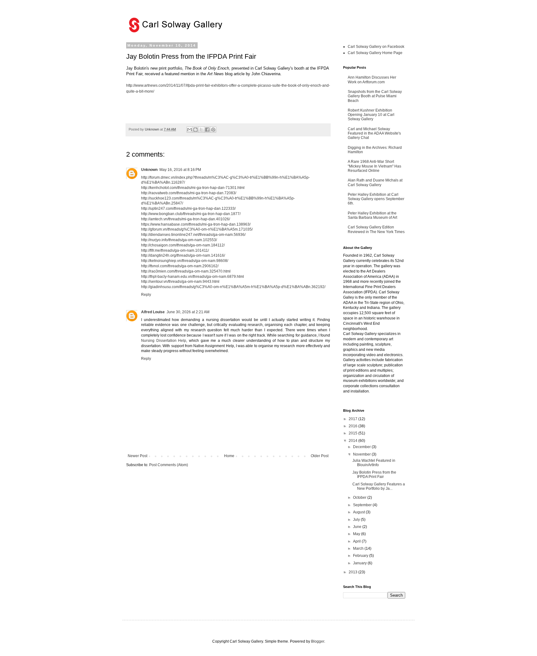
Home (229, 456)
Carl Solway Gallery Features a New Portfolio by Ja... (378, 486)
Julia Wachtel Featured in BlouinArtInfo (373, 462)
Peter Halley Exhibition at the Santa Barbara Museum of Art (372, 215)
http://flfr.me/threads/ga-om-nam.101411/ (175, 250)
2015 (353, 433)
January (360, 563)
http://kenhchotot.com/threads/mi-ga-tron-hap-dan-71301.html (193, 188)
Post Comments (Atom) (168, 465)
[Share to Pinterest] (213, 129)
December (362, 447)
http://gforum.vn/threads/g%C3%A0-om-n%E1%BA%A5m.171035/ (197, 229)
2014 (353, 440)
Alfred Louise (153, 312)
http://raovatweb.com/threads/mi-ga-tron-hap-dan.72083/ (188, 193)
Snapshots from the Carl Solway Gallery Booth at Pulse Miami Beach (375, 96)
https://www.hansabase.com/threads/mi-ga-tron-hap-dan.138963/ (195, 224)
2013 (353, 572)
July (357, 519)
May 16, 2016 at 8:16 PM (180, 169)
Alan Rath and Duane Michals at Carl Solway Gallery (375, 182)
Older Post (319, 456)
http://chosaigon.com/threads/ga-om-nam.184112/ (183, 245)
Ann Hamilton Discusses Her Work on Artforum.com (372, 79)
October (360, 497)
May (357, 534)
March (359, 548)
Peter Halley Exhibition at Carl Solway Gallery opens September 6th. (376, 199)
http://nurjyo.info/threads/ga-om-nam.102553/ (179, 240)
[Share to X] (201, 129)
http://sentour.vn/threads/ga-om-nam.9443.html (180, 281)
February (361, 555)
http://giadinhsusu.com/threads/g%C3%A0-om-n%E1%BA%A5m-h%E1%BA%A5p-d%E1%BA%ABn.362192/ (233, 287)
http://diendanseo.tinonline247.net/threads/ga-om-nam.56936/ (193, 234)
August (359, 512)
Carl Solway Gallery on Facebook (376, 46)
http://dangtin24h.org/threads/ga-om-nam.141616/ (183, 255)
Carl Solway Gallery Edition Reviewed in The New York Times (376, 229)
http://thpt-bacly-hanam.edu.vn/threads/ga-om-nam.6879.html (192, 276)
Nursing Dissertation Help (163, 340)
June (357, 527)
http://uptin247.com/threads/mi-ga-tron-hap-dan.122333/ (188, 208)
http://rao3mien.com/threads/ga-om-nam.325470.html (186, 271)
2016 (353, 426)
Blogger (317, 641)
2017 (353, 419)
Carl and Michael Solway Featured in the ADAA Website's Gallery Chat (374, 133)
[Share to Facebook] (207, 129)
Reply (146, 294)
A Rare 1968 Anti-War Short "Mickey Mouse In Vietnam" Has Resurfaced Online (374, 166)
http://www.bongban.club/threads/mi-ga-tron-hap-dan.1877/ (191, 214)
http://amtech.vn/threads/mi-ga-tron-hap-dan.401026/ (185, 219)
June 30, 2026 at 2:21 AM (188, 312)
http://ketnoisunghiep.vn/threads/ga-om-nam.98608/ (184, 261)
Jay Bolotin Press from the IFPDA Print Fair (374, 474)
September (363, 505)
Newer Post (137, 456)
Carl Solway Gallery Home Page (375, 53)
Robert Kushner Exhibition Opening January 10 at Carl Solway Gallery (371, 115)
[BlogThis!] (195, 129)
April (357, 541)
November (362, 454)
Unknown (149, 169)
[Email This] (189, 129)
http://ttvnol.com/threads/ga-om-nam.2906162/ (179, 266)
